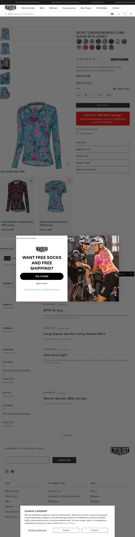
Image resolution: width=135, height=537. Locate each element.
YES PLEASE (42, 276)
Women (53, 8)
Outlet (116, 8)
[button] (131, 14)
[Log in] (118, 14)
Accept (66, 530)
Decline (94, 530)
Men (42, 8)
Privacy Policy (69, 523)
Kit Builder (102, 8)
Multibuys (86, 8)
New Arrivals (28, 8)
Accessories (69, 8)
